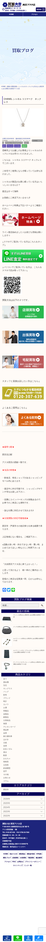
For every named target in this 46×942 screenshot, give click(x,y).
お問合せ (20, 861)
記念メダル (7, 749)
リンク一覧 (28, 865)
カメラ (6, 704)
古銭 (5, 742)
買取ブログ (7, 857)
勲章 (5, 755)
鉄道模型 (6, 768)
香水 (5, 752)
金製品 (6, 714)
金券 (5, 733)
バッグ (6, 691)
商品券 (6, 729)
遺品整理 (39, 857)
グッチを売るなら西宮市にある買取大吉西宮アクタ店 (28, 627)
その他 (6, 774)
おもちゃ (6, 758)
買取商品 (22, 854)
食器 (5, 723)
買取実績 (39, 938)
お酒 (5, 707)
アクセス (34, 14)
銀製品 (6, 717)
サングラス (7, 688)
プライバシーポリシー (32, 861)
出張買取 (23, 857)
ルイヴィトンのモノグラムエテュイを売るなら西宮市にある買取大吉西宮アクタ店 (28, 651)
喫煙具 (6, 761)
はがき (6, 739)
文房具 (6, 765)
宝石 (5, 685)
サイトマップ (17, 865)
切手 (5, 771)
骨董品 (6, 710)
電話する (7, 938)
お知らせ (6, 777)
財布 (5, 694)
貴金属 (6, 682)
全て (4, 146)
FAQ (13, 861)
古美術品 (6, 720)
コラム (6, 780)
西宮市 (24, 146)
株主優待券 (7, 736)
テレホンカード (9, 726)
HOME (11, 14)
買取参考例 (31, 854)
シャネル (17, 146)
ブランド (10, 146)
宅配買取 (31, 857)
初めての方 (13, 854)
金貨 (5, 745)
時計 (5, 701)
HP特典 (39, 854)
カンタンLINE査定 (17, 938)
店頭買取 (15, 857)
